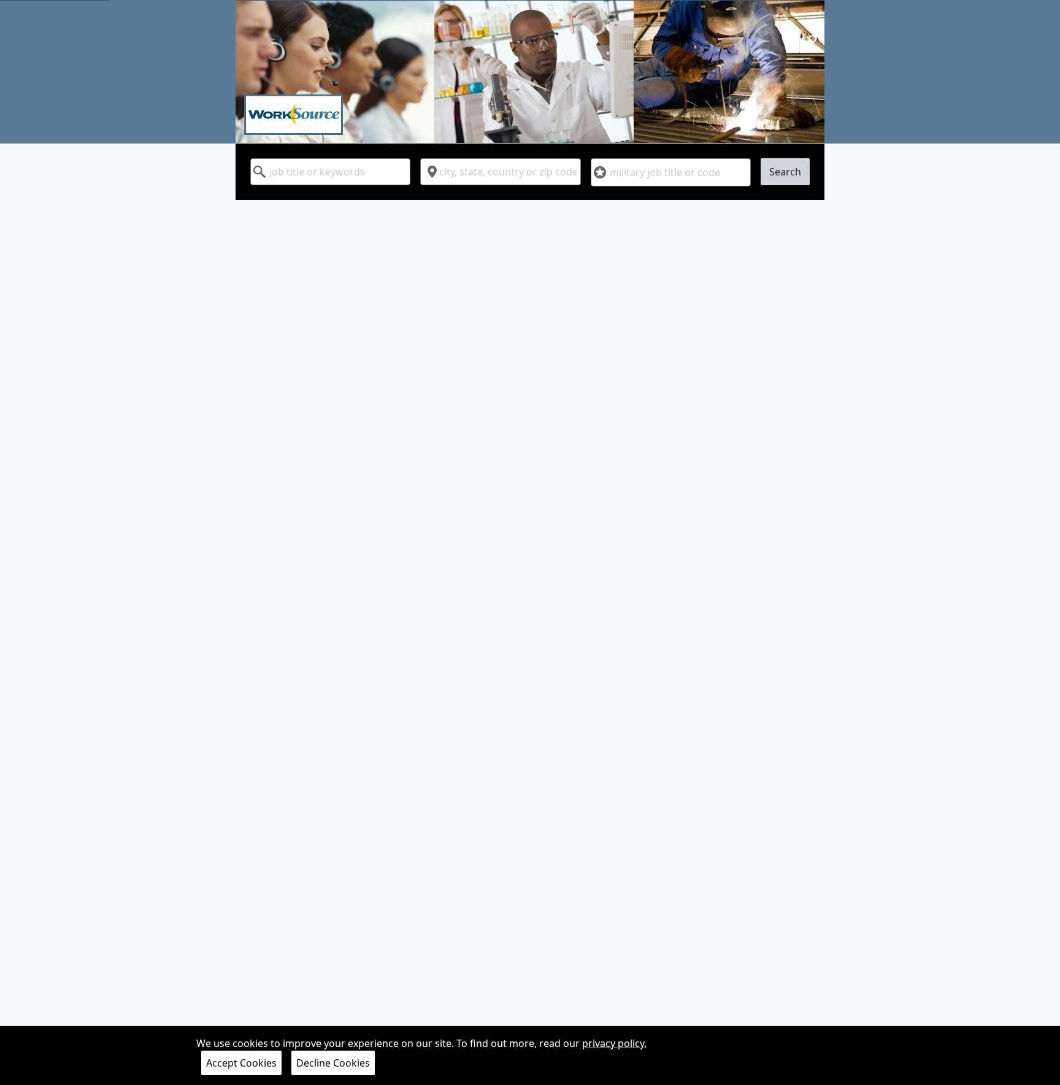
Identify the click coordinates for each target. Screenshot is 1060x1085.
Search (785, 171)
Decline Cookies (333, 1063)
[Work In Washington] (530, 72)
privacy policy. (614, 1043)
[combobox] (330, 171)
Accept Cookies (241, 1063)
